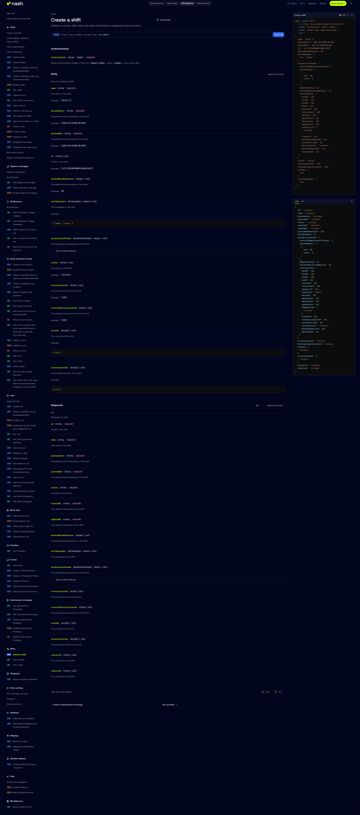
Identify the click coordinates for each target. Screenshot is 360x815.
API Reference (187, 3)
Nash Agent (172, 3)
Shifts (53, 14)
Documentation (157, 3)
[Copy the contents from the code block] (352, 15)
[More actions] (174, 19)
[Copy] (269, 34)
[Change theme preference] (351, 3)
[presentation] (24, 411)
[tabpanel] (324, 289)
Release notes (203, 3)
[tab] (296, 201)
